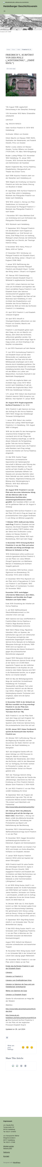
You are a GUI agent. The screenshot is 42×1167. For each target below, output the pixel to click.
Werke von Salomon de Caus (16, 991)
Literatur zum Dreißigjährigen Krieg (19, 980)
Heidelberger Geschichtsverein (20, 6)
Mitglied (6, 1146)
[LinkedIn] (21, 1065)
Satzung (6, 1152)
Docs (13, 49)
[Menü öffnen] (4, 11)
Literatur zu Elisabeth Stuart (16, 995)
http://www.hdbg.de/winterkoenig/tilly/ (20, 807)
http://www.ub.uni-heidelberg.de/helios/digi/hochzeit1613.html (21, 1017)
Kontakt (6, 1156)
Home (8, 49)
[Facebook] (13, 1065)
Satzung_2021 (7, 1148)
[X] (17, 1065)
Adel (18, 49)
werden (11, 1146)
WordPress (16, 1162)
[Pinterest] (25, 1065)
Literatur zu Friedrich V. (14, 976)
